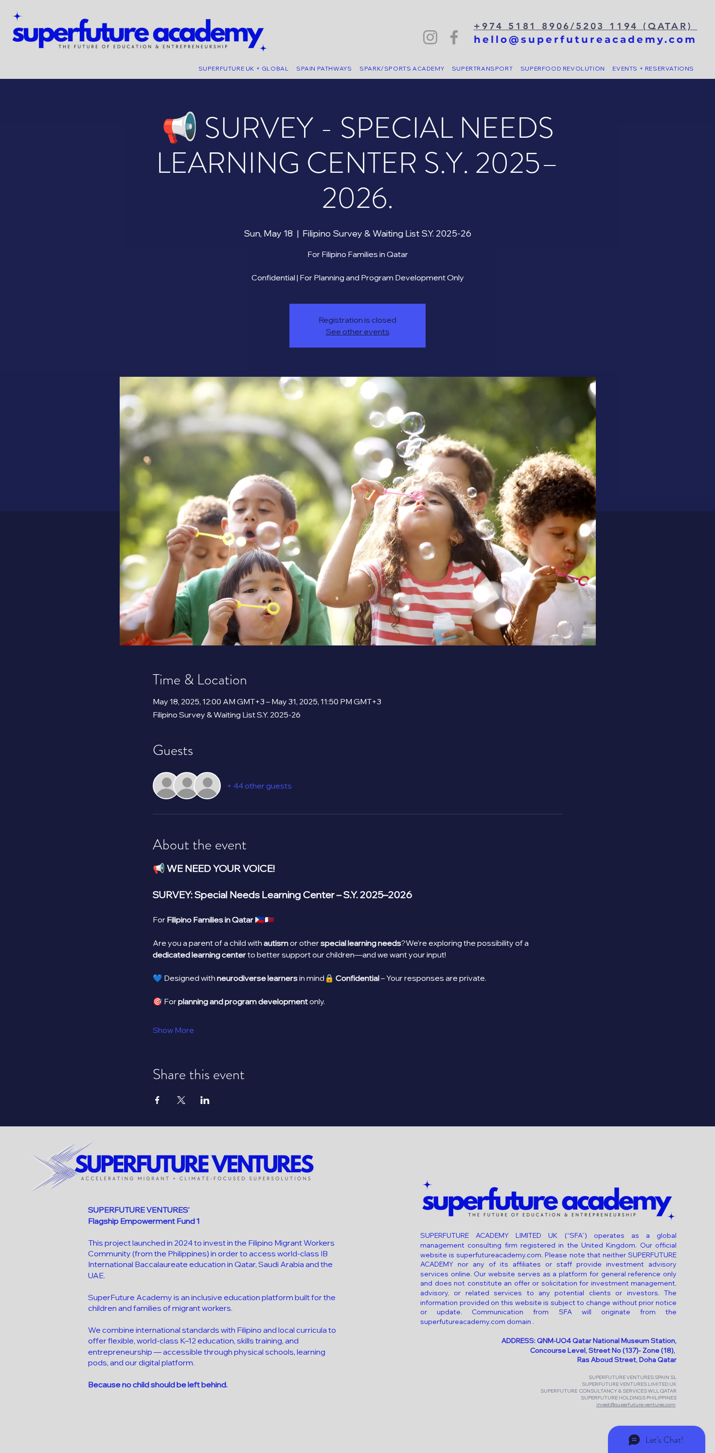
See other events (358, 331)
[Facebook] (454, 37)
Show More (173, 1030)
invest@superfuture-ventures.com (636, 1404)
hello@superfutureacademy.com (585, 39)
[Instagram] (430, 37)
